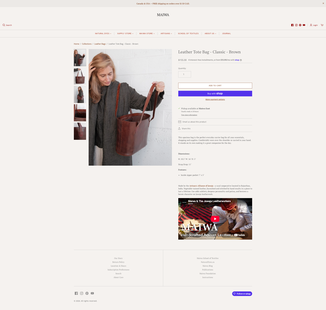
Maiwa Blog (208, 266)
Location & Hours (118, 266)
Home (76, 44)
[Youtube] (304, 25)
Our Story (118, 258)
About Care (118, 277)
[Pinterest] (300, 25)
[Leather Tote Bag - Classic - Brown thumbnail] (80, 57)
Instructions (207, 277)
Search (9, 25)
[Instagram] (296, 25)
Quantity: (182, 68)
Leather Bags (100, 44)
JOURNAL (226, 34)
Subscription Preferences (118, 269)
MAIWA (163, 14)
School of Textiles (188, 34)
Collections (87, 44)
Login (315, 25)
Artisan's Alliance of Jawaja (201, 185)
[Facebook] (292, 25)
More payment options (215, 99)
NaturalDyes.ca (207, 262)
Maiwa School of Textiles (208, 258)
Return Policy (118, 262)
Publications (207, 269)
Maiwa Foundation (208, 273)
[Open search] (4, 25)
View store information (189, 115)
